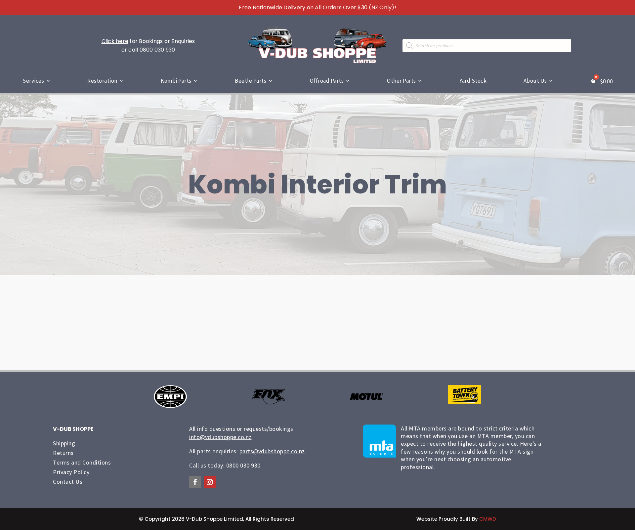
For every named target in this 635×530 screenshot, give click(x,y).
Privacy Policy (71, 472)
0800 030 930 (157, 50)
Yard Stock (473, 80)
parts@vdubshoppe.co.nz (272, 451)
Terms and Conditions (82, 462)
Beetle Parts (250, 80)
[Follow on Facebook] (195, 482)
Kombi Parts (176, 80)
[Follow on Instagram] (210, 482)
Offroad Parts (327, 80)
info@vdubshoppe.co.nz (220, 437)
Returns (63, 453)
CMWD (487, 518)
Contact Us (67, 481)
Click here (115, 41)
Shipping (64, 443)
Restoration (102, 80)
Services (33, 80)
